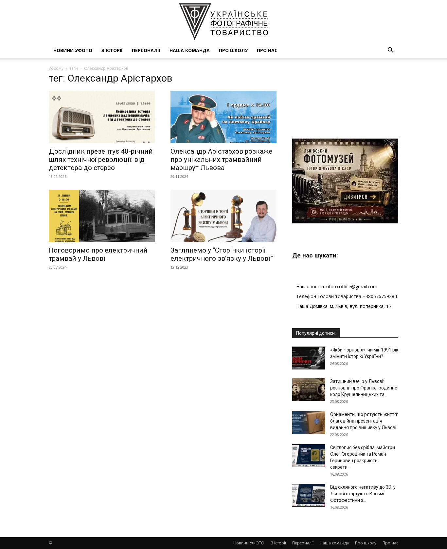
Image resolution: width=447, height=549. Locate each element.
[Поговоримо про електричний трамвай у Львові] (102, 216)
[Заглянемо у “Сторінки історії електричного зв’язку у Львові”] (223, 216)
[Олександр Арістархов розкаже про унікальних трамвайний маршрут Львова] (223, 117)
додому (56, 68)
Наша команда (190, 50)
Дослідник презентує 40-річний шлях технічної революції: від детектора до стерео (101, 159)
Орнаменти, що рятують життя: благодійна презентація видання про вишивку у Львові (364, 421)
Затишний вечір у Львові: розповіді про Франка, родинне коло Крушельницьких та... (363, 388)
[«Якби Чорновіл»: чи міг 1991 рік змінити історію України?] (308, 358)
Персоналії (146, 50)
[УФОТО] (223, 21)
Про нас (267, 50)
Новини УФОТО (72, 50)
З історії (112, 50)
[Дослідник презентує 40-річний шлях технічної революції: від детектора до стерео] (102, 117)
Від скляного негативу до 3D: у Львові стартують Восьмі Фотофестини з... (363, 493)
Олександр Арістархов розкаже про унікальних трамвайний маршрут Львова (221, 159)
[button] (390, 51)
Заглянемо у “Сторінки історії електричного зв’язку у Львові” (221, 254)
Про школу (233, 50)
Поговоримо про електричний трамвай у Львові (98, 254)
